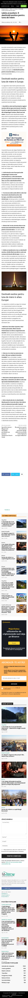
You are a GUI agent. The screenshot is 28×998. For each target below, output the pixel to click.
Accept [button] (23, 6)
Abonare (14, 684)
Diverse (3, 542)
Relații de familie (5, 531)
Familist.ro (7, 509)
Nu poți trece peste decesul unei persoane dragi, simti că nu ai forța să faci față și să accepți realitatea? (20, 431)
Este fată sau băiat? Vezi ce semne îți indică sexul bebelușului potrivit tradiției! (8, 943)
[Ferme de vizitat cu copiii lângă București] (21, 559)
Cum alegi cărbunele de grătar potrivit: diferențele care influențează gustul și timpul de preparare (8, 547)
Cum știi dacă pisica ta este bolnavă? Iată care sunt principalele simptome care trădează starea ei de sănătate (8, 926)
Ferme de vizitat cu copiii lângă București (8, 558)
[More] (22, 474)
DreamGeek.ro (6, 895)
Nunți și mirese (5, 9)
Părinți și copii (5, 593)
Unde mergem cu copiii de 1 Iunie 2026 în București (8, 597)
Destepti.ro (5, 893)
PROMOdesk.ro (6, 889)
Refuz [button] (12, 6)
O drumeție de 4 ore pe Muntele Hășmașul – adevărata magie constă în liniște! (8, 524)
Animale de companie (7, 919)
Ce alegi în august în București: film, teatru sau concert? (8, 534)
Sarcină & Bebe (5, 937)
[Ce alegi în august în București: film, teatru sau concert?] (21, 535)
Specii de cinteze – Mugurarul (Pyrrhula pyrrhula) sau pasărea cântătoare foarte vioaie (7, 432)
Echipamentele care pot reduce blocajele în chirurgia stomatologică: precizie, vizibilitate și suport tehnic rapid (8, 571)
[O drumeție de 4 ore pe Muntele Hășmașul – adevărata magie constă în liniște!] (21, 523)
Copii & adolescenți (6, 604)
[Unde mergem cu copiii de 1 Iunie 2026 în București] (21, 597)
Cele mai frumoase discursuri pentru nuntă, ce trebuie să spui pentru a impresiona (8, 956)
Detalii (17, 6)
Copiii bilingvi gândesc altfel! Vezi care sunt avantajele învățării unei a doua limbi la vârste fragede (8, 910)
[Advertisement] (14, 454)
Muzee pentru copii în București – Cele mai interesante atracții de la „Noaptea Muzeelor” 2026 (8, 609)
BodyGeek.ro (5, 896)
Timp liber (4, 519)
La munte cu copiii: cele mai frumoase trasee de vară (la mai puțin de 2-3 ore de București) (8, 585)
